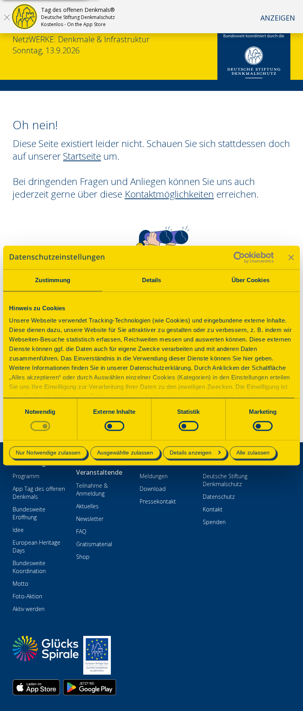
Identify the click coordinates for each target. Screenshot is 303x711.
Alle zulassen (252, 452)
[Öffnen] (6, 17)
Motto (20, 583)
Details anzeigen (191, 452)
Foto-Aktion (27, 596)
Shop (83, 556)
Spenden (214, 522)
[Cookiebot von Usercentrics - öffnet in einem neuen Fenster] (239, 257)
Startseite (82, 155)
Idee (18, 530)
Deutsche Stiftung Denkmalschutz (225, 480)
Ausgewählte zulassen (125, 452)
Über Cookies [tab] (250, 280)
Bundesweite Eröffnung (29, 513)
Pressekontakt (158, 501)
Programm (26, 476)
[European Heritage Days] (97, 655)
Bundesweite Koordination (29, 567)
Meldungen (154, 476)
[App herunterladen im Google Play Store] (89, 687)
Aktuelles (87, 506)
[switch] (114, 426)
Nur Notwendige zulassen (48, 452)
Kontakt (213, 509)
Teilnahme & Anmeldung (92, 489)
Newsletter (89, 518)
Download (153, 488)
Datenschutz (219, 496)
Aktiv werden (29, 609)
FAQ (81, 531)
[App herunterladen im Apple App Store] (36, 687)
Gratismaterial (94, 544)
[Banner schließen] (291, 257)
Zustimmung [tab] (52, 280)
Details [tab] (151, 280)
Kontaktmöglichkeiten (169, 193)
